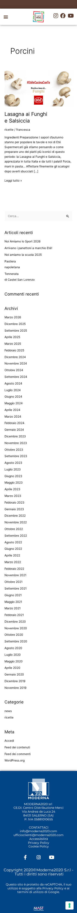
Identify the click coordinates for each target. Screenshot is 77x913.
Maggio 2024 (13, 403)
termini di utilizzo (30, 892)
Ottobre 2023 (13, 449)
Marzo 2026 (12, 317)
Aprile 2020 (12, 667)
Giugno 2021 (13, 595)
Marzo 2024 (12, 416)
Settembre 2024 (15, 376)
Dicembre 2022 (15, 515)
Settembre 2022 (15, 535)
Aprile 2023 (12, 489)
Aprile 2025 (12, 337)
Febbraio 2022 (14, 568)
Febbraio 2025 (14, 350)
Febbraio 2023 (14, 502)
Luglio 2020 (12, 654)
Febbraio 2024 (14, 423)
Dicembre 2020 (15, 621)
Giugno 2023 (13, 476)
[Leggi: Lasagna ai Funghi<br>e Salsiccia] (38, 88)
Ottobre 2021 (13, 582)
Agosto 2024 (13, 383)
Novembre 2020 (15, 628)
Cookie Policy (38, 846)
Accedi (9, 740)
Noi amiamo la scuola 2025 (23, 254)
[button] (5, 16)
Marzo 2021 (12, 608)
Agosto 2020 (13, 648)
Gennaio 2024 (14, 429)
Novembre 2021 (15, 575)
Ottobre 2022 (13, 529)
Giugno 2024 (13, 396)
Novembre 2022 (15, 522)
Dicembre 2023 (15, 436)
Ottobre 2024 (13, 370)
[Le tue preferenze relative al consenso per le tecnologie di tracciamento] (69, 905)
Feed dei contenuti (17, 747)
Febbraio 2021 (14, 615)
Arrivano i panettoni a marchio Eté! (28, 248)
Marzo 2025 (12, 343)
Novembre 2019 (15, 687)
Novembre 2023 (15, 443)
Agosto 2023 (13, 462)
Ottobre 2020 (13, 634)
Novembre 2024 (15, 363)
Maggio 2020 (13, 661)
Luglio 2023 (12, 469)
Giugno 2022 (13, 548)
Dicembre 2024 (15, 357)
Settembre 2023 (15, 456)
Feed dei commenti (17, 754)
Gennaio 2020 (14, 674)
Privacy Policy (38, 842)
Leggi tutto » (13, 180)
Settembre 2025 (15, 330)
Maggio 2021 (13, 602)
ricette (8, 129)
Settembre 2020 (15, 641)
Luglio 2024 (12, 390)
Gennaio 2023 (14, 509)
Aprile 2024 (12, 410)
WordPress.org (14, 760)
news (8, 711)
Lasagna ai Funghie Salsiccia (25, 117)
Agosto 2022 (13, 542)
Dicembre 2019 (14, 681)
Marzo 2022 (12, 562)
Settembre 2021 (15, 588)
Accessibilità (38, 839)
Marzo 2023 (12, 496)
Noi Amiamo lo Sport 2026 (22, 241)
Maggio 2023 (13, 482)
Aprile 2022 (12, 555)
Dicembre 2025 (15, 324)
